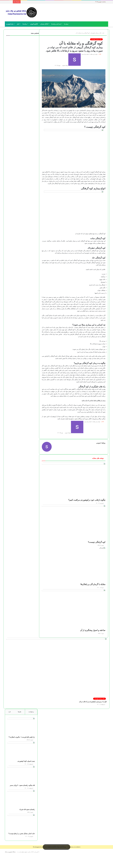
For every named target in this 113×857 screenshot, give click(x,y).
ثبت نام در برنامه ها (56, 24)
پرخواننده (31, 711)
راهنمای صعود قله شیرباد (27, 809)
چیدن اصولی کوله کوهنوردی (26, 761)
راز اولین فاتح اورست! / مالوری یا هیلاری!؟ (22, 737)
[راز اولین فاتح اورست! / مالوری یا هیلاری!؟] (21, 726)
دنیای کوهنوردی (10, 24)
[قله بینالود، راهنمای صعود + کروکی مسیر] (21, 775)
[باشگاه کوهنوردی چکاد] (21, 12)
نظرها (19, 711)
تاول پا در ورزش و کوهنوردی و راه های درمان (93, 701)
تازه (10, 711)
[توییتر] (112, 856)
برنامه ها (25, 24)
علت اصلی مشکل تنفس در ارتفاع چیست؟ (21, 833)
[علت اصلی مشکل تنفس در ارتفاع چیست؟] (21, 823)
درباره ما (66, 24)
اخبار (18, 24)
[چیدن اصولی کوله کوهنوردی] (21, 751)
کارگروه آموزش (34, 24)
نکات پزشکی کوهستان (96, 39)
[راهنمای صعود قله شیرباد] (21, 799)
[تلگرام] (110, 856)
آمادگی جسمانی (44, 24)
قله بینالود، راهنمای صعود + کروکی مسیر (22, 785)
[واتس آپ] (111, 856)
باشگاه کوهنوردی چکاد (10, 852)
